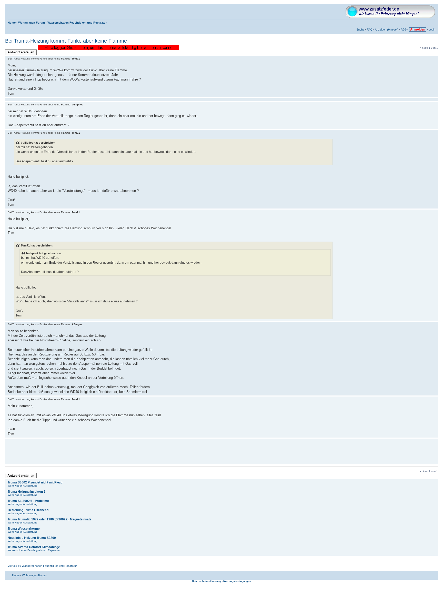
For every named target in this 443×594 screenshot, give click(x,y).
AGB (404, 29)
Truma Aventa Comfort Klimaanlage (34, 547)
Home (12, 22)
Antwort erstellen (20, 52)
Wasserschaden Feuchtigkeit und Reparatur (77, 22)
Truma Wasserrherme (24, 528)
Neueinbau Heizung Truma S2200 (32, 538)
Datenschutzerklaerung (206, 581)
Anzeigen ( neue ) (386, 29)
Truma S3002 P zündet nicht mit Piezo (35, 482)
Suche (360, 29)
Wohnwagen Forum (31, 22)
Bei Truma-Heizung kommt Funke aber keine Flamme (66, 41)
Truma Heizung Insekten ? (26, 491)
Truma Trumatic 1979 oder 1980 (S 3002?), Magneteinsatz (49, 519)
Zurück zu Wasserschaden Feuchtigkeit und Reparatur (42, 565)
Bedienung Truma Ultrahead (28, 510)
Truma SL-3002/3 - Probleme (28, 501)
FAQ (369, 29)
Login (432, 29)
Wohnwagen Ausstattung (22, 485)
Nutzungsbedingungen (237, 581)
